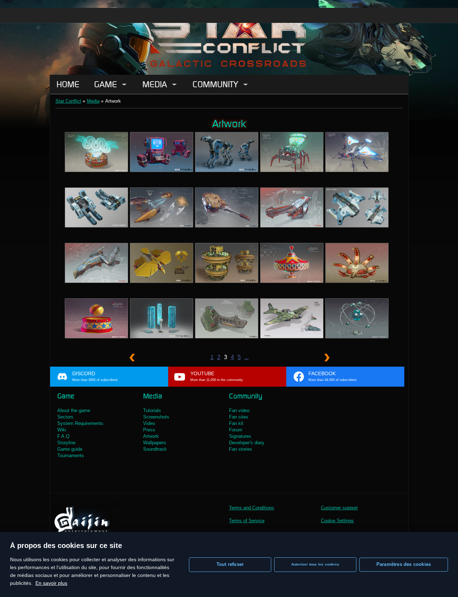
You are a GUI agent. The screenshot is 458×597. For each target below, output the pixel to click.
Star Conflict (68, 101)
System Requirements (80, 423)
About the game (73, 410)
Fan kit (236, 423)
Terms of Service (246, 520)
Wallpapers (154, 442)
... (246, 357)
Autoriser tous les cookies (315, 564)
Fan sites (238, 417)
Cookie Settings (337, 520)
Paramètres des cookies (403, 564)
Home (68, 84)
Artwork (151, 436)
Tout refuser (230, 564)
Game (105, 84)
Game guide (69, 449)
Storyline (66, 442)
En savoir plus (51, 583)
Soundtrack (155, 449)
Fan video (239, 410)
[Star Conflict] (229, 37)
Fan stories (240, 449)
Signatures (240, 436)
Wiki (61, 429)
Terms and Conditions (251, 507)
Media (154, 84)
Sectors (65, 417)
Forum (235, 429)
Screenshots (156, 417)
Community (215, 84)
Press (149, 429)
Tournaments (70, 455)
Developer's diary (246, 442)
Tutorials (152, 410)
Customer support (339, 507)
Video (149, 423)
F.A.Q (63, 436)
